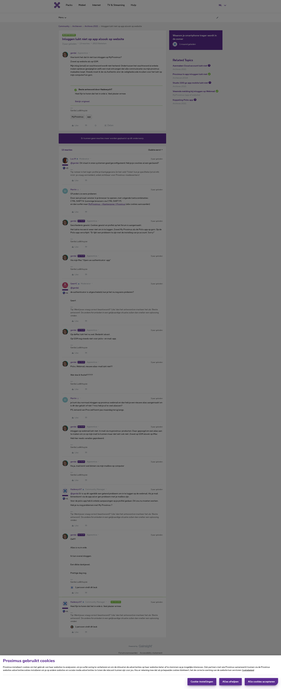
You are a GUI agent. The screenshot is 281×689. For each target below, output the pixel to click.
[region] (140, 672)
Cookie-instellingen (202, 682)
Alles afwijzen (230, 682)
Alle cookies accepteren (261, 682)
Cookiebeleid (248, 670)
